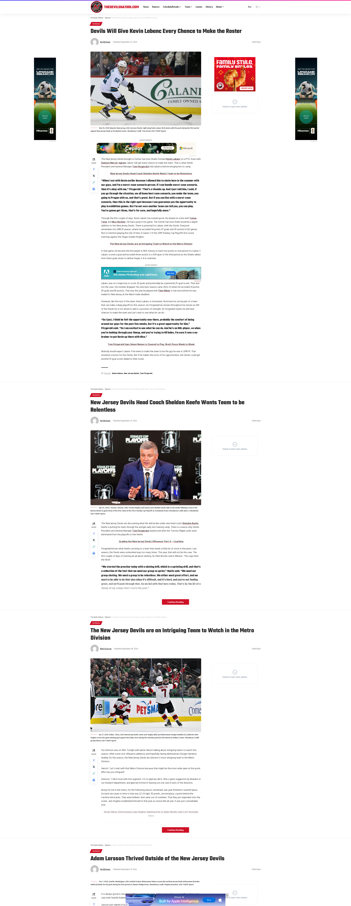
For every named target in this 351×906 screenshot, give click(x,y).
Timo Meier (164, 290)
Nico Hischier (119, 221)
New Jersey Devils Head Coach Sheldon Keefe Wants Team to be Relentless (151, 173)
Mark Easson (105, 648)
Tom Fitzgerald (140, 166)
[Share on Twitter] (93, 175)
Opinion (96, 24)
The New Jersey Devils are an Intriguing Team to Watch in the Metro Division (151, 243)
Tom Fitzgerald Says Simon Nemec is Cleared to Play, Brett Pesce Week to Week (151, 344)
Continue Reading (175, 602)
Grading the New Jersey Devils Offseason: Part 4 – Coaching (151, 541)
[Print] (93, 189)
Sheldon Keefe (190, 523)
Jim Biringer (105, 42)
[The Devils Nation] (114, 7)
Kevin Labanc (173, 159)
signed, (122, 162)
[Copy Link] (93, 182)
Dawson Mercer (109, 162)
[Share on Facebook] (93, 169)
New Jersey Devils (131, 373)
